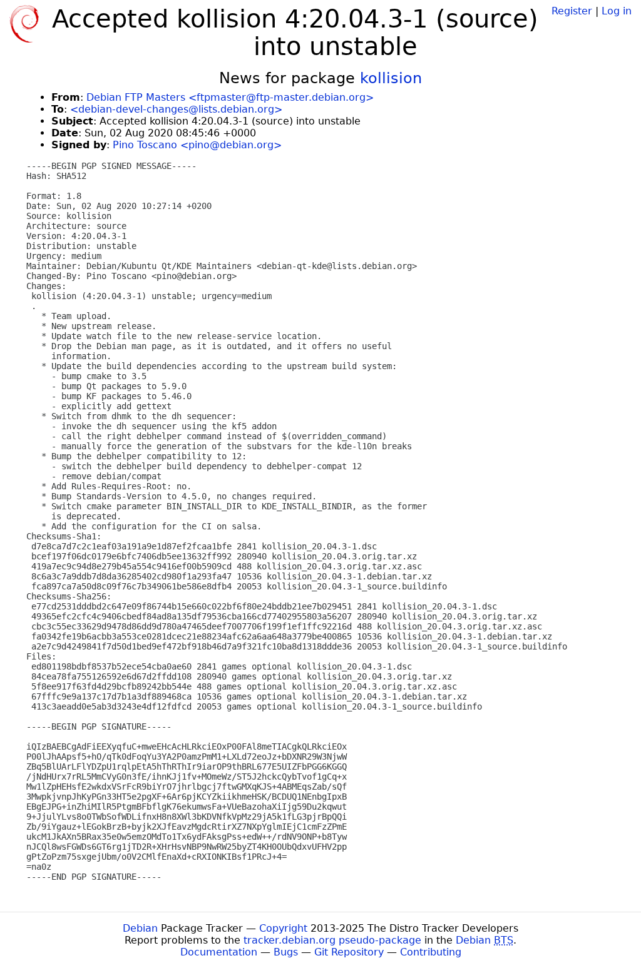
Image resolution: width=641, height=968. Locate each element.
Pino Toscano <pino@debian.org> (197, 145)
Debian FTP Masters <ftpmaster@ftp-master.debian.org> (230, 97)
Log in (617, 11)
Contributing (430, 952)
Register (571, 11)
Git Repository (349, 952)
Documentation (218, 952)
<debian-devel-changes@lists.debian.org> (176, 109)
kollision (391, 78)
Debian (140, 928)
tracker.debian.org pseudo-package (332, 940)
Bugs (286, 952)
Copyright (283, 928)
